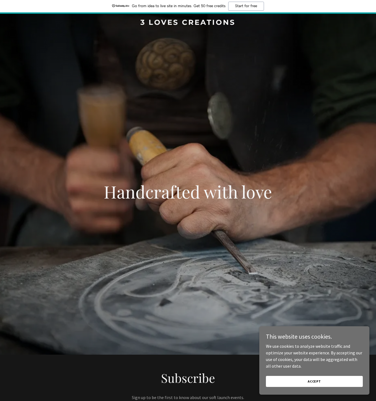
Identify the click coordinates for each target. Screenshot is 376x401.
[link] (188, 23)
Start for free (246, 6)
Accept (314, 381)
